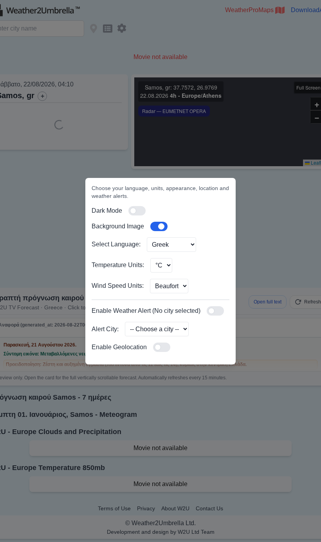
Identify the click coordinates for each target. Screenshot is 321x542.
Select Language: (116, 244)
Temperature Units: (118, 265)
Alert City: (105, 329)
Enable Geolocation (119, 347)
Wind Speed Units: (118, 285)
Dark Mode (107, 210)
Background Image (118, 226)
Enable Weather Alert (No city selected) (146, 310)
